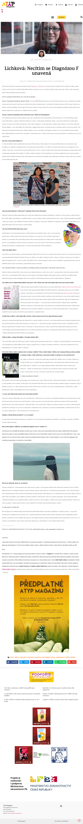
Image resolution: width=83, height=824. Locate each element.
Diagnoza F (60, 657)
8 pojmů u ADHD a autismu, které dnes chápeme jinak (60, 700)
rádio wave (70, 657)
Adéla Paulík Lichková (9, 569)
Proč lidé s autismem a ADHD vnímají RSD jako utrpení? (19, 689)
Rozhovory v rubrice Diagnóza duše (56, 81)
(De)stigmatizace (31, 81)
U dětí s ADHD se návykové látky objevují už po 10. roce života (21, 701)
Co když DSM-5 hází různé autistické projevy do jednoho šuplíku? (22, 695)
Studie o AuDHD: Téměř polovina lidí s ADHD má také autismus (60, 695)
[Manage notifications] (79, 820)
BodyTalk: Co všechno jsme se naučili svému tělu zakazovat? (58, 689)
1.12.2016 (16, 207)
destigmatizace (48, 657)
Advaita (32, 101)
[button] (52, 17)
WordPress (58, 821)
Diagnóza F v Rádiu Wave (38, 86)
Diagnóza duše (38, 81)
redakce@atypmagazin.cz (14, 813)
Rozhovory (45, 81)
